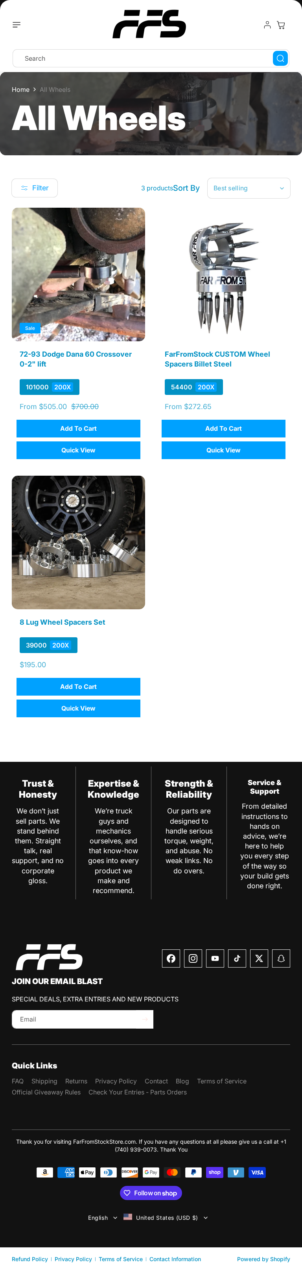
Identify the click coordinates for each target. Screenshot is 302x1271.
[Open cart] (280, 25)
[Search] (280, 58)
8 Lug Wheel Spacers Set (62, 622)
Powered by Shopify (263, 1259)
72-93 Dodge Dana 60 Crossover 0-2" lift (76, 359)
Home (20, 89)
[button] (18, 25)
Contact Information (175, 1259)
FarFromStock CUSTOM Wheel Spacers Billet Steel (217, 359)
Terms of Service (121, 1259)
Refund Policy (30, 1259)
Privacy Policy (73, 1259)
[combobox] (151, 58)
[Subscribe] (144, 1019)
